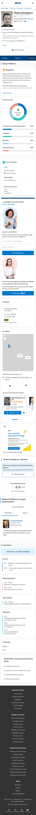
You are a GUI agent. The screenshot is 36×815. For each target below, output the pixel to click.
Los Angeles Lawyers (18, 721)
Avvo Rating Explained (18, 793)
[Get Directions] (26, 385)
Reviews (18, 58)
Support (18, 790)
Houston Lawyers (18, 727)
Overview (5, 58)
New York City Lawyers (18, 718)
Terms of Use (7, 799)
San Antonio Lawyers (18, 738)
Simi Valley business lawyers (12, 666)
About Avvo (18, 785)
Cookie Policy (27, 799)
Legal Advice (18, 699)
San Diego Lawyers (18, 741)
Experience (31, 58)
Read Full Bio (7, 93)
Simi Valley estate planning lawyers (14, 674)
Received (9, 513)
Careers (18, 788)
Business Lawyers (18, 754)
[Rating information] (25, 21)
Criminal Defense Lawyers (18, 757)
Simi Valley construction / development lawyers (17, 670)
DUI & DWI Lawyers (18, 760)
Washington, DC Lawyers (18, 730)
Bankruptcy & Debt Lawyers (18, 751)
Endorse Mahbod (18, 507)
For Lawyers (18, 708)
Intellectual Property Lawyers (18, 772)
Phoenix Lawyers (18, 736)
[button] (9, 346)
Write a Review (28, 19)
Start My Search (18, 253)
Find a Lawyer (18, 693)
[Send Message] (10, 385)
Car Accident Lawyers (18, 766)
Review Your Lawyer (18, 696)
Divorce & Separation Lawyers (18, 769)
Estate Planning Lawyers (18, 763)
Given (26, 513)
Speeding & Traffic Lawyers (18, 775)
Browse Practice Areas (18, 702)
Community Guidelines (17, 801)
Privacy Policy (17, 799)
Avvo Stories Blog (18, 705)
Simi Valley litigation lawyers (12, 679)
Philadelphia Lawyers (18, 733)
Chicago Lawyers (18, 724)
